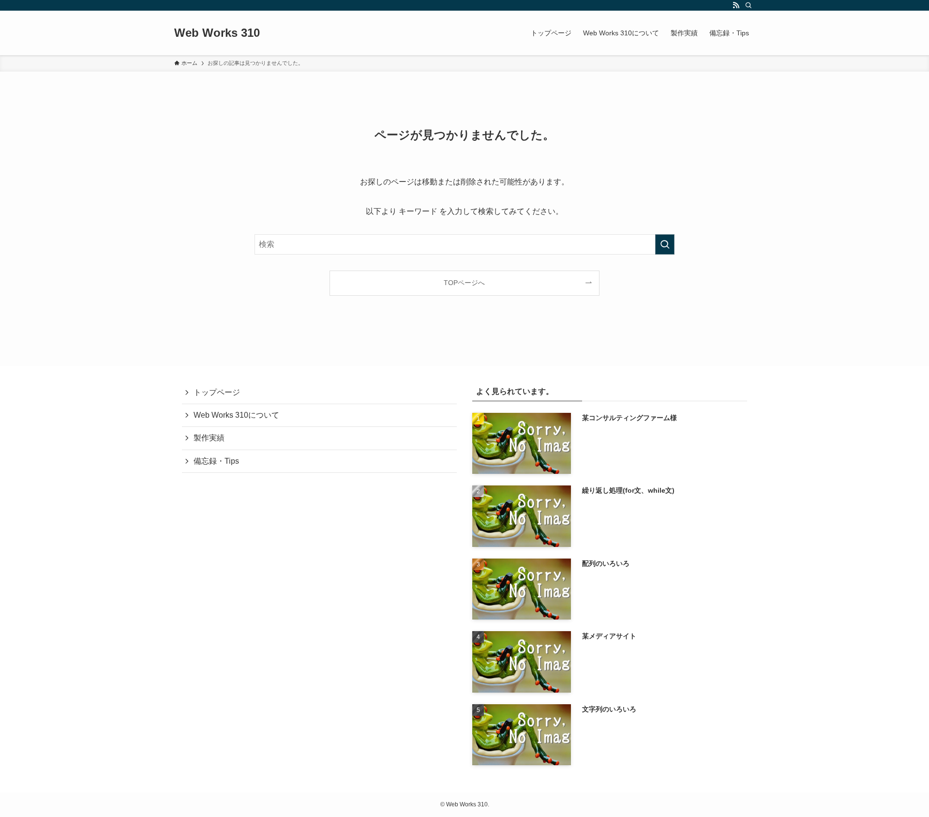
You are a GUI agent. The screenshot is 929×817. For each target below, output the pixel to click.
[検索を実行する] (664, 244)
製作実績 (209, 438)
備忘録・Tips (216, 461)
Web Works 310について (236, 415)
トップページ (217, 392)
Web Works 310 (217, 33)
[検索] (748, 5)
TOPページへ (464, 283)
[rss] (736, 5)
